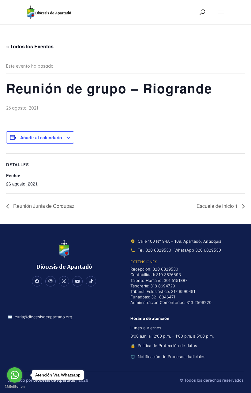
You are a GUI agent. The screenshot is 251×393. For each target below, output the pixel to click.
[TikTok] (91, 281)
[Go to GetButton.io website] (14, 387)
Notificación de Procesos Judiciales (171, 356)
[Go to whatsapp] (14, 375)
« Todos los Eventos (30, 46)
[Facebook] (37, 281)
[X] (64, 281)
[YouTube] (77, 281)
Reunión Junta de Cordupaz (43, 205)
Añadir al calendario (41, 137)
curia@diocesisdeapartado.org (43, 317)
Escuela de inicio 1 (218, 205)
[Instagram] (50, 281)
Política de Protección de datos (167, 345)
